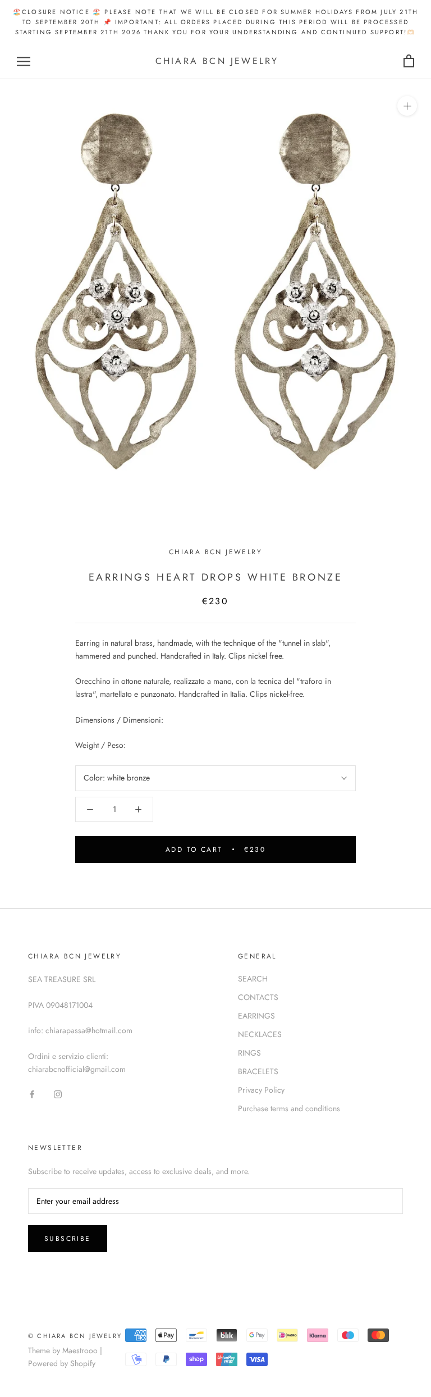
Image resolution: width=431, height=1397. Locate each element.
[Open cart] (409, 61)
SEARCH (253, 978)
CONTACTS (258, 997)
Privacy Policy (261, 1089)
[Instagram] (58, 1093)
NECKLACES (260, 1034)
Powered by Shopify (61, 1363)
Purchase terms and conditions (289, 1108)
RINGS (249, 1052)
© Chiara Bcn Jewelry (75, 1335)
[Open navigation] (23, 61)
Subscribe (67, 1239)
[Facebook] (32, 1093)
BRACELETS (258, 1071)
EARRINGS (256, 1015)
